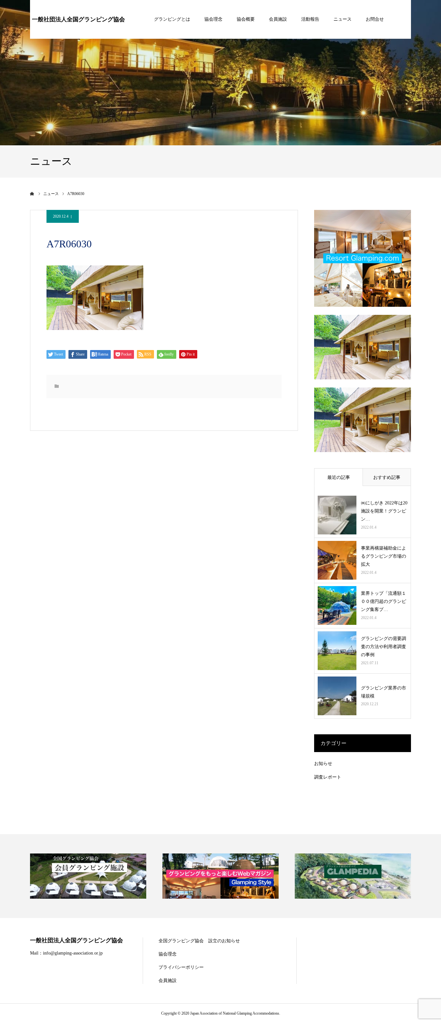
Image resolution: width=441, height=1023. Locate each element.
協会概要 (246, 19)
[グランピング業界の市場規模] (337, 696)
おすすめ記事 (386, 477)
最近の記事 (338, 477)
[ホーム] (32, 194)
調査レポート (327, 777)
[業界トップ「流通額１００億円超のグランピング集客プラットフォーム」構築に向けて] (337, 605)
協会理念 (213, 19)
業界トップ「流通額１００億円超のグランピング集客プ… (383, 601)
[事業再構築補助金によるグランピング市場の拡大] (337, 560)
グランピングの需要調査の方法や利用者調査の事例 (383, 646)
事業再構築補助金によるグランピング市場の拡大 (383, 556)
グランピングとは (172, 19)
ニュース (342, 19)
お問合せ (375, 19)
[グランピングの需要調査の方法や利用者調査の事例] (337, 650)
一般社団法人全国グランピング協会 (78, 19)
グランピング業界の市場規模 (383, 692)
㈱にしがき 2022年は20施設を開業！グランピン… (384, 511)
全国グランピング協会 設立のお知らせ (199, 940)
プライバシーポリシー (181, 967)
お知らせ (323, 763)
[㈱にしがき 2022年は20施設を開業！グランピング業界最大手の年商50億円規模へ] (337, 515)
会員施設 (278, 19)
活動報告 (310, 19)
